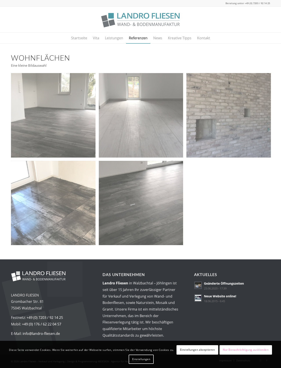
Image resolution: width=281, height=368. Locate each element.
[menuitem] (79, 37)
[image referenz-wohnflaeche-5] (55, 117)
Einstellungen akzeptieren (197, 350)
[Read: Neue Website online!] (198, 298)
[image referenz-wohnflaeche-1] (143, 117)
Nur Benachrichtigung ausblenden (246, 350)
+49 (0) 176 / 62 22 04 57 (41, 324)
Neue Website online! (220, 296)
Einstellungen (141, 359)
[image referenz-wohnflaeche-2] (230, 117)
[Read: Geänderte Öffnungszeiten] (198, 285)
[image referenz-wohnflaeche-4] (143, 205)
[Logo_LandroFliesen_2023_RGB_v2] (140, 19)
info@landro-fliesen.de (41, 333)
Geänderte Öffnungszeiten (224, 283)
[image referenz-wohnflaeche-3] (55, 205)
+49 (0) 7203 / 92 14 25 (257, 3)
